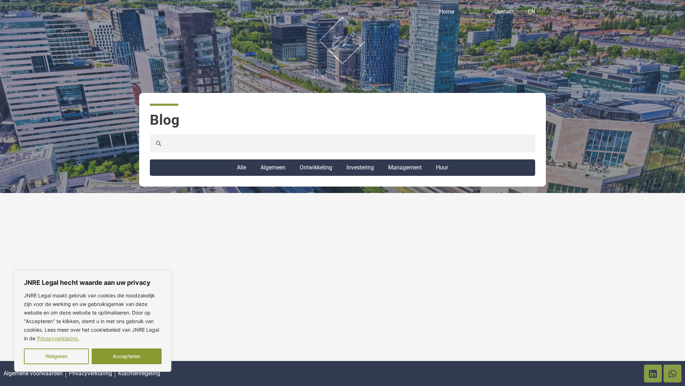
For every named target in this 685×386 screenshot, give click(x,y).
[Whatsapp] (672, 373)
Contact (504, 11)
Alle (241, 167)
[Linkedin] (653, 373)
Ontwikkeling (316, 167)
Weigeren (56, 356)
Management (405, 167)
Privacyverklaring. (58, 338)
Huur (442, 167)
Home (446, 11)
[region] (92, 321)
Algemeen (272, 167)
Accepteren (126, 356)
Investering (360, 167)
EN (531, 11)
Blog (474, 11)
